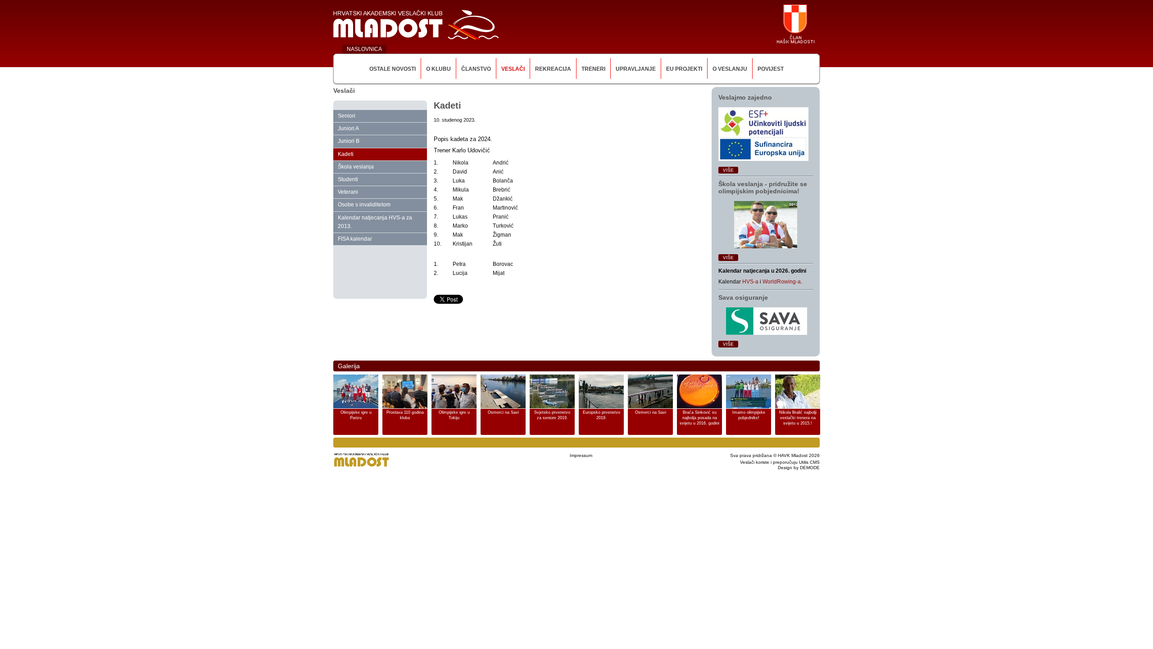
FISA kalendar (355, 239)
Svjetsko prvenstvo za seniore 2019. (552, 415)
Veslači (513, 69)
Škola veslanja (356, 167)
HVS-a (750, 282)
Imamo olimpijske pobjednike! (748, 415)
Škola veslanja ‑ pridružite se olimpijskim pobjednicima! (762, 187)
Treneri (593, 69)
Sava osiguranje (743, 297)
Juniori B (348, 141)
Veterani (348, 192)
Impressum (581, 455)
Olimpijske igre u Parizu (356, 415)
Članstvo (476, 69)
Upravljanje (636, 69)
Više (728, 170)
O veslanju (730, 69)
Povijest (771, 69)
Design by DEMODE (799, 467)
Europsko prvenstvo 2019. (601, 415)
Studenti (348, 179)
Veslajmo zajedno (745, 97)
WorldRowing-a (782, 282)
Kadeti (346, 154)
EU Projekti (684, 69)
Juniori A (348, 128)
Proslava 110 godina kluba (405, 415)
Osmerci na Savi (503, 412)
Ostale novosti (392, 69)
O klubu (438, 69)
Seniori (346, 116)
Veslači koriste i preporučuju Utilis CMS (780, 462)
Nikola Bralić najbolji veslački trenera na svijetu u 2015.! (798, 417)
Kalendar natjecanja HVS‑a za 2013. (375, 222)
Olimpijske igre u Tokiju (454, 415)
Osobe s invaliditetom (364, 204)
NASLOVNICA (364, 49)
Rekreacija (553, 69)
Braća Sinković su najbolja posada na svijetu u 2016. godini (699, 417)
